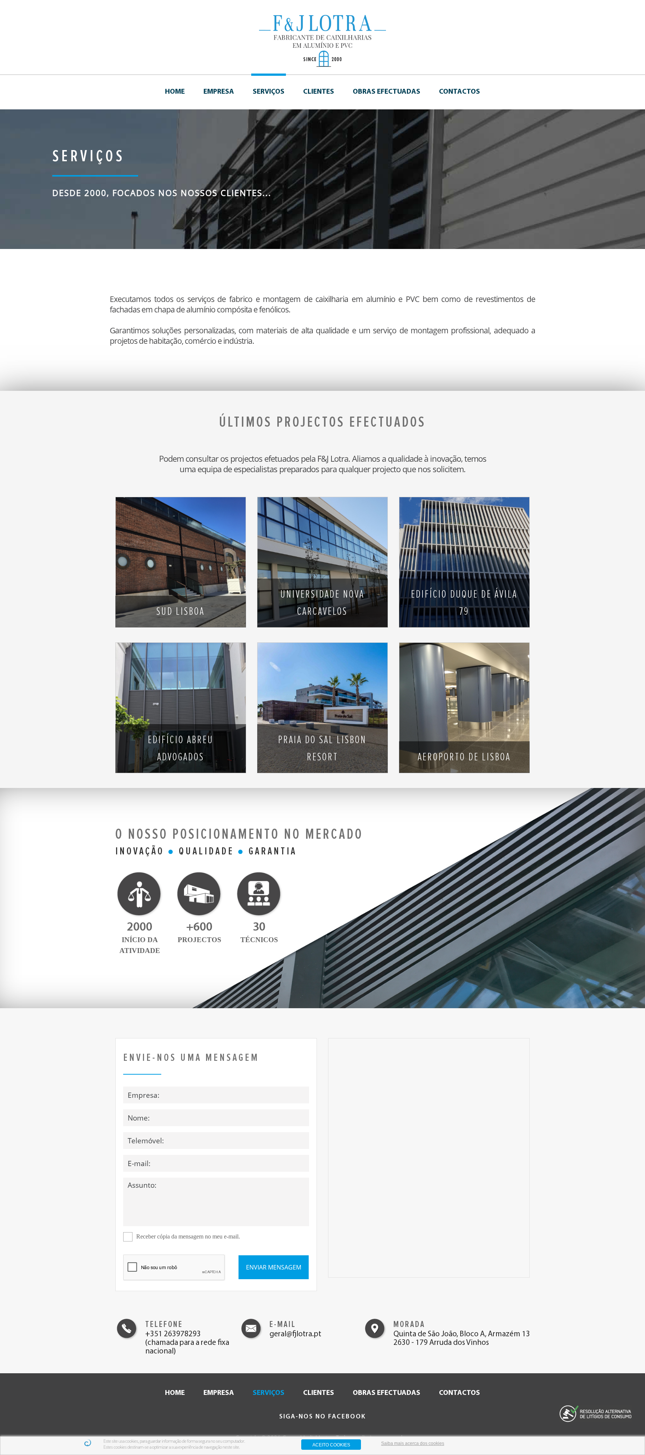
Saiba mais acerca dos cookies (412, 1443)
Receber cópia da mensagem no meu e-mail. (188, 1236)
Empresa (218, 92)
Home (175, 92)
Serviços (268, 92)
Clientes (318, 92)
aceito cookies (331, 1445)
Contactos (459, 92)
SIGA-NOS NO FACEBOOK (322, 1417)
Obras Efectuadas (386, 92)
